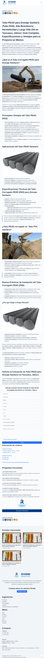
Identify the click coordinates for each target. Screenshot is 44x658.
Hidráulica (4, 601)
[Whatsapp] (12, 13)
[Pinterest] (10, 13)
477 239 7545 (5, 632)
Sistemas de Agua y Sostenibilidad (10, 606)
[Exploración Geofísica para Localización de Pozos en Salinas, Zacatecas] (11, 538)
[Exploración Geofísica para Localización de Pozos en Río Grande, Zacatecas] (32, 538)
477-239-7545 (5, 457)
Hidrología (4, 599)
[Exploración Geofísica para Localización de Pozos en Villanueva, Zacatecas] (11, 555)
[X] (6, 13)
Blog (3, 619)
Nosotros (4, 614)
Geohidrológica (5, 603)
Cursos (3, 617)
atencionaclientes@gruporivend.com (20, 462)
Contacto (4, 622)
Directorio (4, 621)
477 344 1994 (5, 634)
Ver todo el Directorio (22, 510)
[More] (17, 13)
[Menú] (41, 2)
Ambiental (4, 605)
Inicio (3, 612)
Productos (4, 616)
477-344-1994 (5, 459)
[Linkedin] (8, 13)
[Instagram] (14, 13)
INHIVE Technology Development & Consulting (17, 657)
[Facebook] (3, 13)
